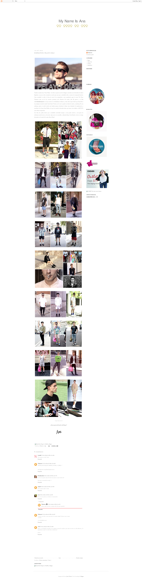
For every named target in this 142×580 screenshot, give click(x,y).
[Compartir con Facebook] (57, 446)
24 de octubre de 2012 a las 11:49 (46, 494)
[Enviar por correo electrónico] (52, 446)
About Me (90, 61)
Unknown (40, 463)
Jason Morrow (69, 576)
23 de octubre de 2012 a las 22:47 (49, 463)
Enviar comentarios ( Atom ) (45, 560)
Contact (89, 63)
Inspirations (90, 65)
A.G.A (39, 526)
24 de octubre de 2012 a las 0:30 (50, 475)
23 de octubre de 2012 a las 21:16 (48, 455)
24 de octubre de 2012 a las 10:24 (47, 486)
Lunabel (39, 455)
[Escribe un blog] (54, 446)
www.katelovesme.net (39, 101)
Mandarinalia (41, 475)
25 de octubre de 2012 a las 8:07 (49, 514)
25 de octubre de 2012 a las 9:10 (54, 504)
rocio (39, 494)
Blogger (82, 576)
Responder (40, 459)
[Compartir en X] (55, 446)
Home (89, 60)
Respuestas (41, 501)
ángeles (39, 486)
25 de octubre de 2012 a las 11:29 (47, 526)
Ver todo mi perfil (89, 54)
